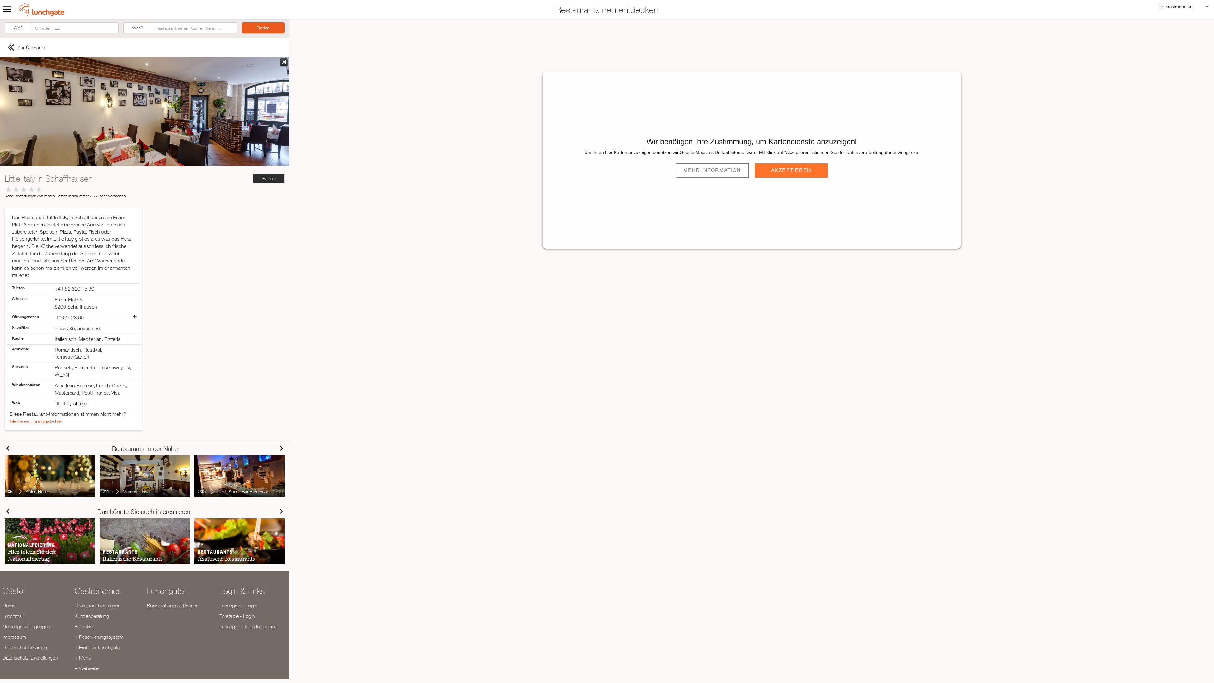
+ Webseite (87, 668)
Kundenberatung (92, 616)
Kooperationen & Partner (172, 605)
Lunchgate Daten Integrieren (248, 626)
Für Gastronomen (1176, 6)
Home (9, 605)
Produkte (84, 626)
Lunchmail (13, 616)
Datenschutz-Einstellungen (30, 658)
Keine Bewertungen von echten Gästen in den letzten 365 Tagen (65, 196)
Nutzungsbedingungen (26, 626)
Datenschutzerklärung (25, 647)
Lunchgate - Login (238, 605)
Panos (268, 178)
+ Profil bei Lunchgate (97, 647)
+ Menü (83, 658)
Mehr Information (712, 170)
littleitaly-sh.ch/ (71, 403)
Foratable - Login (237, 616)
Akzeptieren (791, 170)
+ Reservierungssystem (99, 637)
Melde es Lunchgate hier (36, 421)
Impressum (14, 637)
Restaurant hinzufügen (97, 605)
